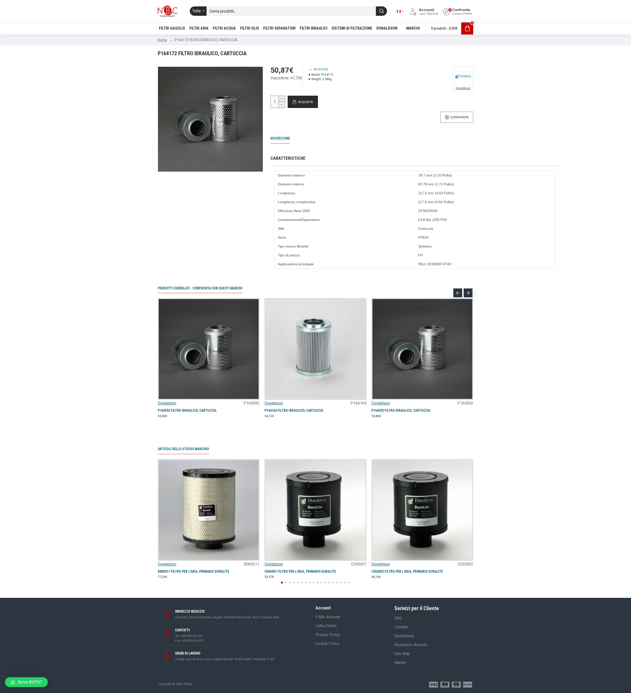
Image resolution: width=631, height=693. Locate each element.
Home (162, 40)
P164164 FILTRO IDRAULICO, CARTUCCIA (293, 410)
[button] (458, 293)
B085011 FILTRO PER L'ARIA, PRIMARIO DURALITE (193, 571)
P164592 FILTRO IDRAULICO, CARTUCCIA (187, 410)
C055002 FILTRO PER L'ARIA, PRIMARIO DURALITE (407, 571)
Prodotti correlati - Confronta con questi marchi (200, 288)
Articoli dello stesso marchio (183, 449)
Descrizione (280, 138)
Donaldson (167, 403)
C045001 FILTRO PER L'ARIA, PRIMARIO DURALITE (300, 571)
